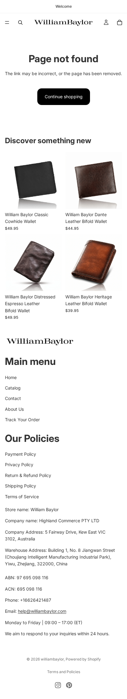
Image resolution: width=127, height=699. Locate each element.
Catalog (13, 387)
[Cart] (119, 22)
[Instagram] (58, 685)
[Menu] (7, 22)
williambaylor (52, 659)
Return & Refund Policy (28, 475)
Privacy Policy (19, 464)
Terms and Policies (63, 671)
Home (11, 377)
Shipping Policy (20, 485)
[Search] (20, 22)
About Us (14, 409)
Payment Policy (20, 454)
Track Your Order (22, 419)
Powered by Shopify (83, 659)
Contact (13, 398)
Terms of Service (22, 496)
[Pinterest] (69, 685)
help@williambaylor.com (42, 611)
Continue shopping (64, 96)
